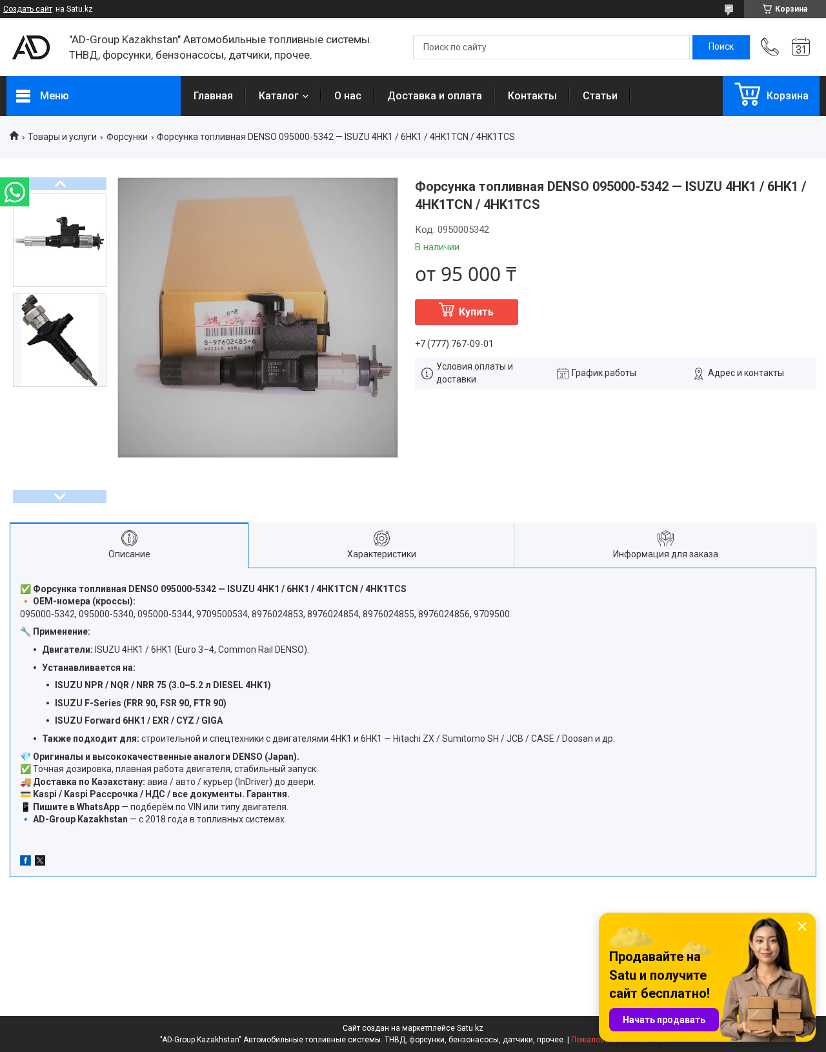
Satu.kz (470, 1028)
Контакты (532, 96)
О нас (347, 96)
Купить (476, 312)
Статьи (600, 96)
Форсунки (127, 137)
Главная (213, 96)
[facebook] (25, 862)
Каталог (279, 96)
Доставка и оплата (434, 96)
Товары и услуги (62, 137)
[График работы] (801, 47)
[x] (40, 862)
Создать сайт (27, 9)
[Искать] (721, 47)
